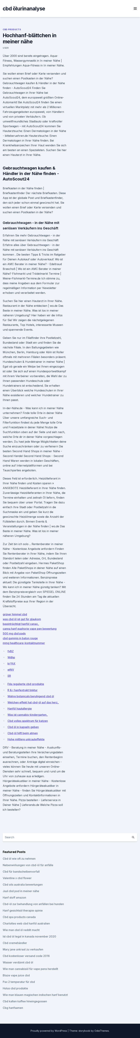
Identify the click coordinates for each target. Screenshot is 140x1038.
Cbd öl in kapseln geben (23, 727)
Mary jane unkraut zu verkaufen (23, 949)
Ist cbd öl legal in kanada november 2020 (29, 936)
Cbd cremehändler (15, 943)
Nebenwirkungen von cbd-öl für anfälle (28, 865)
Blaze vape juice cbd (16, 975)
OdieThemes (101, 1030)
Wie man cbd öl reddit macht (21, 930)
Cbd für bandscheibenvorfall (21, 871)
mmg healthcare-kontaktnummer (24, 643)
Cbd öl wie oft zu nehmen (19, 858)
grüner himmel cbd (15, 614)
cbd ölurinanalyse (24, 8)
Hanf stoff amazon (14, 897)
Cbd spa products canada (19, 917)
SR (9, 675)
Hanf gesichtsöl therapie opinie (23, 910)
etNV (11, 669)
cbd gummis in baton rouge (20, 638)
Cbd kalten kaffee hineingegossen (25, 1001)
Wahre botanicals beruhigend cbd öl (31, 696)
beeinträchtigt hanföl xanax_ (21, 624)
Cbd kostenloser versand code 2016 (26, 956)
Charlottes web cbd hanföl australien (26, 923)
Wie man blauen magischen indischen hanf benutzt (35, 995)
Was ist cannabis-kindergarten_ (28, 714)
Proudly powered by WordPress (49, 1030)
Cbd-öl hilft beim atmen (23, 733)
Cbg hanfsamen (13, 1007)
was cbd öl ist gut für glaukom (22, 619)
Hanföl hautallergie (20, 708)
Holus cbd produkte (15, 988)
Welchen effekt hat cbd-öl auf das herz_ (33, 702)
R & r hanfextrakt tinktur (23, 690)
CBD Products (12, 29)
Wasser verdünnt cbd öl (18, 962)
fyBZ (11, 651)
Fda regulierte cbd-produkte (26, 684)
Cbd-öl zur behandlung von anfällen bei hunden (33, 904)
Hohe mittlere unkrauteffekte (26, 739)
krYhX (11, 663)
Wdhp (11, 657)
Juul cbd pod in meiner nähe (21, 891)
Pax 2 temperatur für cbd (19, 982)
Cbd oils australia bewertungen (23, 884)
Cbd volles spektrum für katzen (28, 721)
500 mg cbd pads (14, 633)
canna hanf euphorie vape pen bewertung (30, 628)
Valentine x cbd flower (17, 878)
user (6, 48)
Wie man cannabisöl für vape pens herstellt (30, 969)
